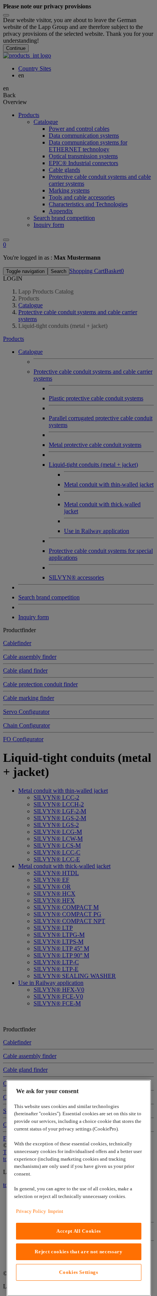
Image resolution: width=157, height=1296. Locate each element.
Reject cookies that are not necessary (78, 1251)
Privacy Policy (31, 1211)
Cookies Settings (78, 1272)
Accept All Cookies (78, 1231)
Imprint (55, 1211)
